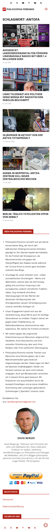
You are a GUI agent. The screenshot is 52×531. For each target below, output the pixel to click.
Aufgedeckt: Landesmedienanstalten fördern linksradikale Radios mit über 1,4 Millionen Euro (25, 55)
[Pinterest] (29, 3)
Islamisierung (8, 169)
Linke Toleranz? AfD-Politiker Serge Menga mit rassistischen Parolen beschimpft (23, 97)
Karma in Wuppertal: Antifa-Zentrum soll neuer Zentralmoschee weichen (21, 176)
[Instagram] (11, 3)
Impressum (8, 499)
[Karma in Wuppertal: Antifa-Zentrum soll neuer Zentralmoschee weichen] (26, 158)
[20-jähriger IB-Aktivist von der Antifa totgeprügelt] (26, 120)
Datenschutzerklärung (13, 506)
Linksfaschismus (9, 90)
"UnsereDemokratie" (11, 46)
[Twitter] (17, 3)
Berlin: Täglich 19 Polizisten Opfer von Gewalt (25, 215)
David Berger (26, 438)
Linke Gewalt (8, 131)
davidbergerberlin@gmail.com (21, 401)
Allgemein (7, 210)
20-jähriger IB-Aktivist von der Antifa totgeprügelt (23, 137)
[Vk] (35, 3)
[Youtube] (23, 3)
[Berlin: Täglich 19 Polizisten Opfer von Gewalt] (26, 199)
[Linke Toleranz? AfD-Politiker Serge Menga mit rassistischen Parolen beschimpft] (26, 79)
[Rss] (41, 3)
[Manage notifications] (46, 525)
